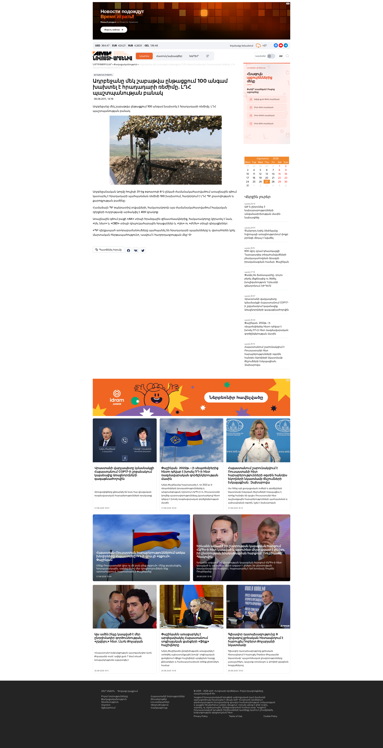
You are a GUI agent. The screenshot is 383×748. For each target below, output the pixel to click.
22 (279, 177)
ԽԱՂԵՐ (194, 56)
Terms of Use (235, 716)
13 (267, 173)
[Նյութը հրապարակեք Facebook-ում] (128, 250)
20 (266, 177)
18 (254, 177)
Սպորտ (105, 704)
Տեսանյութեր (159, 699)
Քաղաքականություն (103, 75)
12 (260, 173)
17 (247, 177)
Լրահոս (144, 56)
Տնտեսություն (109, 702)
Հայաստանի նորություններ (168, 696)
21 (273, 177)
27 (266, 181)
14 (273, 173)
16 (286, 173)
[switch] (271, 56)
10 (247, 173)
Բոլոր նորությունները (114, 696)
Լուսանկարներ (160, 702)
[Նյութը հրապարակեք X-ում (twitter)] (143, 250)
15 (279, 173)
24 (247, 181)
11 (254, 173)
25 (254, 181)
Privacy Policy (201, 716)
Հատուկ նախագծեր (169, 56)
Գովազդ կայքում (127, 691)
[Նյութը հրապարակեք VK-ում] (135, 250)
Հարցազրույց (159, 707)
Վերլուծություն (160, 704)
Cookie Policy (270, 716)
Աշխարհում (108, 707)
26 (260, 181)
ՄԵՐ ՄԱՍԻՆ (108, 691)
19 (260, 177)
